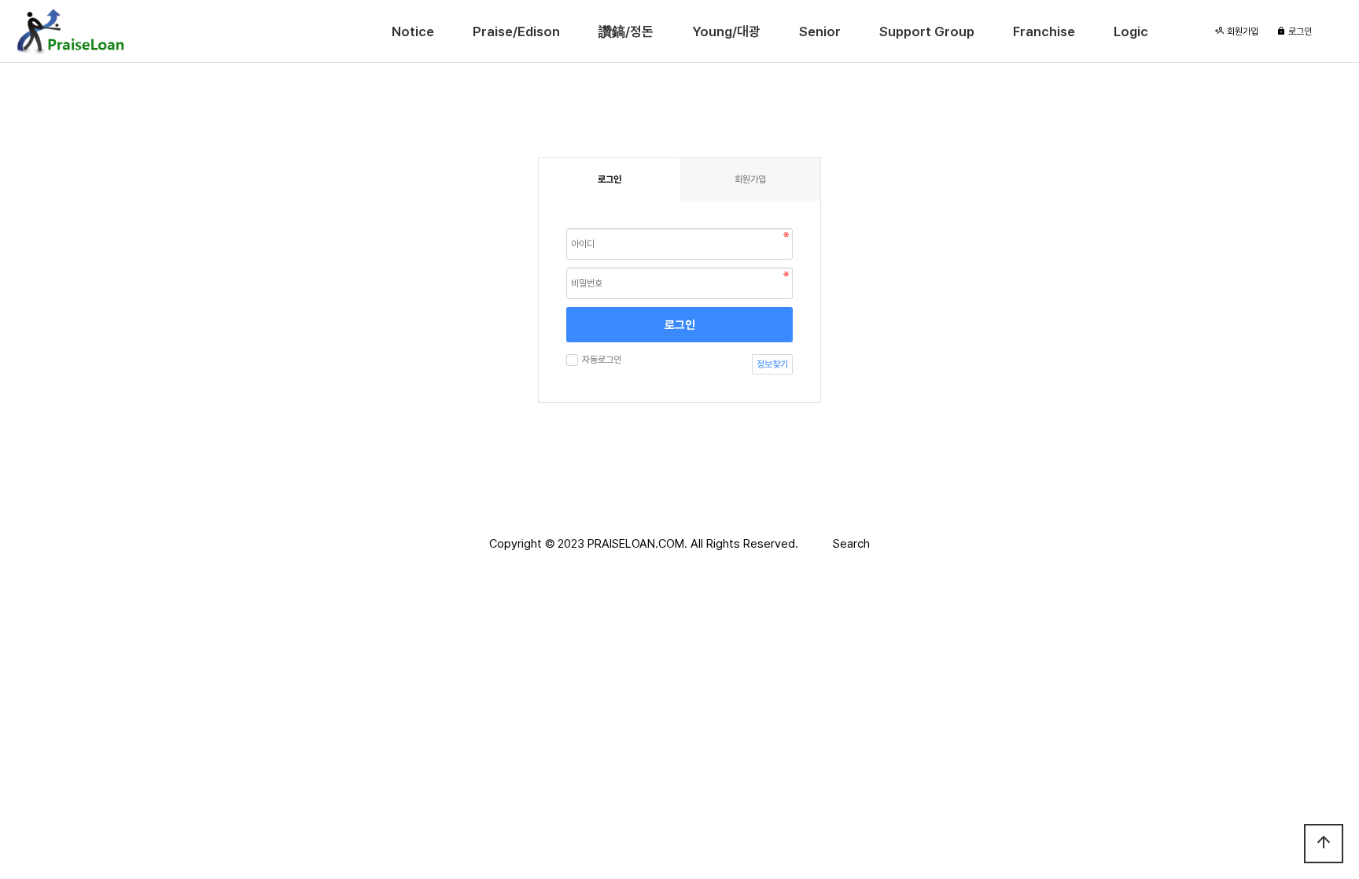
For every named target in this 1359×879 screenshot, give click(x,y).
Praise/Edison (516, 31)
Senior (820, 31)
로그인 (1299, 31)
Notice (413, 31)
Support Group (926, 31)
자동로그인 (601, 359)
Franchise (1044, 31)
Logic (1131, 31)
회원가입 (1241, 31)
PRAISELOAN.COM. (637, 544)
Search (851, 544)
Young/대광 (726, 31)
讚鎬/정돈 (626, 31)
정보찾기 (772, 364)
